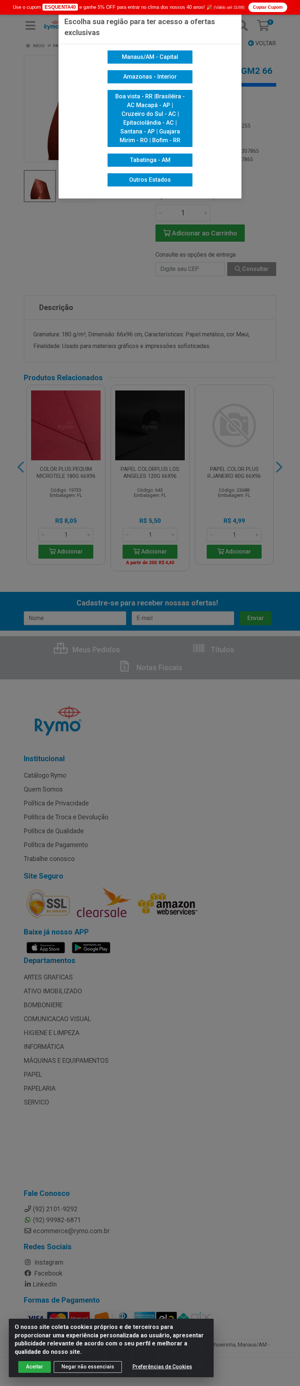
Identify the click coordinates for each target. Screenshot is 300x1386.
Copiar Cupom (268, 7)
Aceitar (34, 1367)
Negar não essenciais (87, 1367)
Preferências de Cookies (162, 1367)
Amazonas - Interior (150, 76)
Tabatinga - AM (150, 159)
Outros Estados (150, 179)
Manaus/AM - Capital (150, 56)
